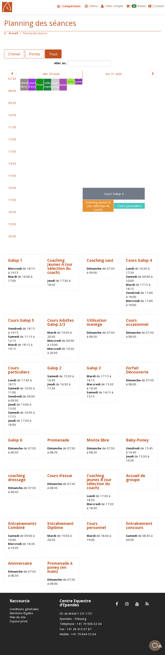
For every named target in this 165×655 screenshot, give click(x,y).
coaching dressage (17, 477)
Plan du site (18, 617)
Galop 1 (15, 260)
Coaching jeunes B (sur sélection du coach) (99, 481)
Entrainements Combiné (22, 525)
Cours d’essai (59, 475)
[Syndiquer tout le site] (147, 604)
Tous (53, 53)
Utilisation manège (96, 322)
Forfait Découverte (137, 369)
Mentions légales (21, 613)
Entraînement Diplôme (60, 525)
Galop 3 (94, 367)
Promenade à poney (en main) (59, 567)
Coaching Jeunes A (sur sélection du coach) (59, 266)
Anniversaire (20, 563)
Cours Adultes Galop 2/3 (60, 322)
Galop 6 (15, 440)
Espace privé (19, 621)
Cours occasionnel (137, 322)
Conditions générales (24, 609)
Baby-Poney (137, 440)
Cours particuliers (19, 369)
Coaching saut (100, 260)
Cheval (14, 53)
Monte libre (98, 440)
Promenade (58, 440)
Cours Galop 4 (139, 260)
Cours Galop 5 (21, 320)
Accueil (13, 33)
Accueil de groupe (135, 477)
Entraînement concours (139, 525)
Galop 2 (54, 367)
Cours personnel (96, 525)
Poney (34, 53)
